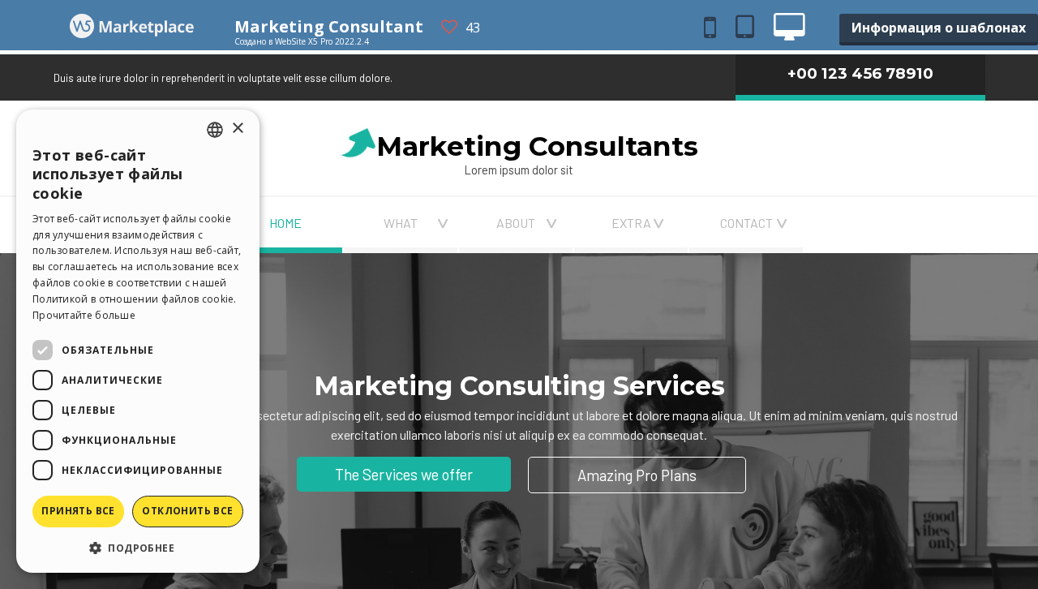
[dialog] (138, 341)
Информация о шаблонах (938, 28)
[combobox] (215, 130)
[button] (137, 547)
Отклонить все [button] (187, 511)
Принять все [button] (77, 511)
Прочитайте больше (83, 315)
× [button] (237, 129)
